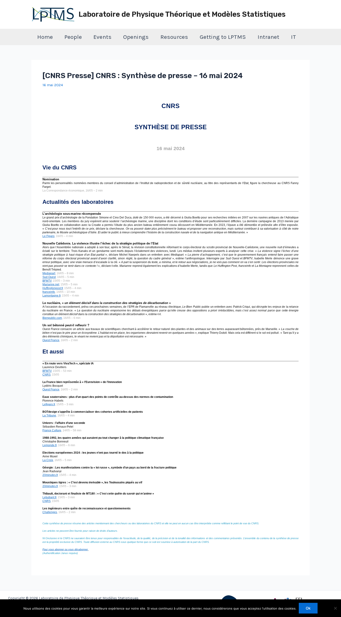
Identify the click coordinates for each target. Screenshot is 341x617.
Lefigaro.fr (48, 404)
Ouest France (50, 340)
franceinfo (48, 292)
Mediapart (48, 273)
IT (293, 36)
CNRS (46, 374)
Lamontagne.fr (51, 295)
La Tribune (49, 415)
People (73, 36)
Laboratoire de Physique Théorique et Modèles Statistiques (182, 14)
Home (45, 36)
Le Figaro (48, 236)
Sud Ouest (49, 277)
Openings (136, 36)
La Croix (47, 460)
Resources (174, 36)
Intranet (268, 36)
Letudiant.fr (49, 497)
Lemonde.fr (49, 445)
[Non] (335, 608)
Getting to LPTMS (223, 36)
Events (102, 36)
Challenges (49, 512)
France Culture (51, 430)
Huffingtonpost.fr (52, 288)
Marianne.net (50, 284)
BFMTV (46, 280)
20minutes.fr (50, 475)
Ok (308, 608)
